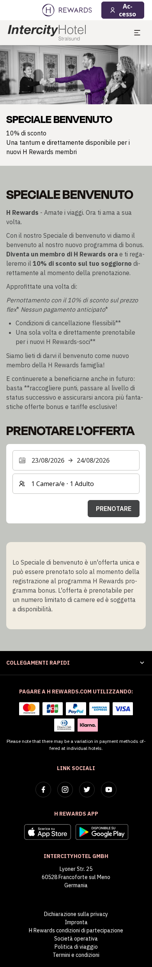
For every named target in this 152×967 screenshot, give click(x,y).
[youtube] (109, 789)
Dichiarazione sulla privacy (76, 914)
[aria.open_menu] (137, 33)
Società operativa (76, 938)
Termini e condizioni (76, 954)
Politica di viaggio (76, 946)
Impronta (76, 922)
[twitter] (87, 789)
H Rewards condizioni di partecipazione (76, 930)
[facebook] (43, 789)
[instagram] (65, 789)
